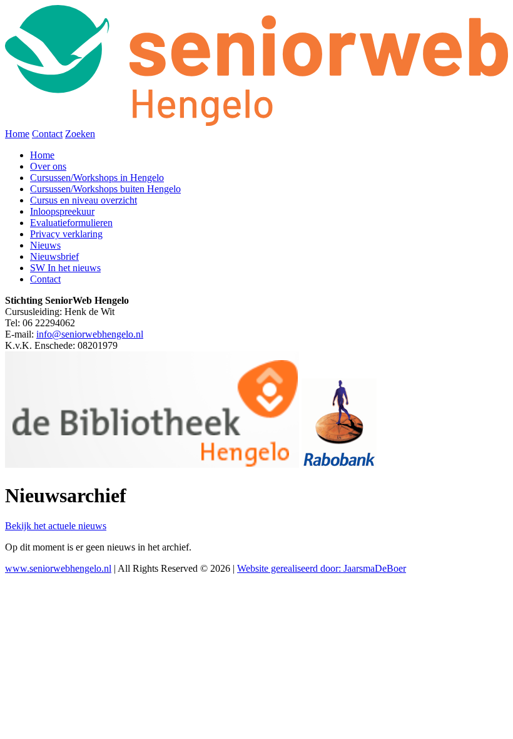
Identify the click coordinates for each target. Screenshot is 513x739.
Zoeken (80, 133)
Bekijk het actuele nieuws (55, 525)
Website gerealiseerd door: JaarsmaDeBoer (321, 568)
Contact (47, 133)
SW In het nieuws (65, 267)
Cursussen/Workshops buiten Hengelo (105, 188)
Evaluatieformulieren (71, 222)
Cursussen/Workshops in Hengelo (97, 177)
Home (17, 133)
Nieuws (45, 245)
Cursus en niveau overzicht (83, 200)
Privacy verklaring (66, 234)
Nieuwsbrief (54, 256)
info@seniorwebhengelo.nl (89, 334)
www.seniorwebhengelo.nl (58, 568)
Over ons (48, 166)
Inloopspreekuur (62, 211)
